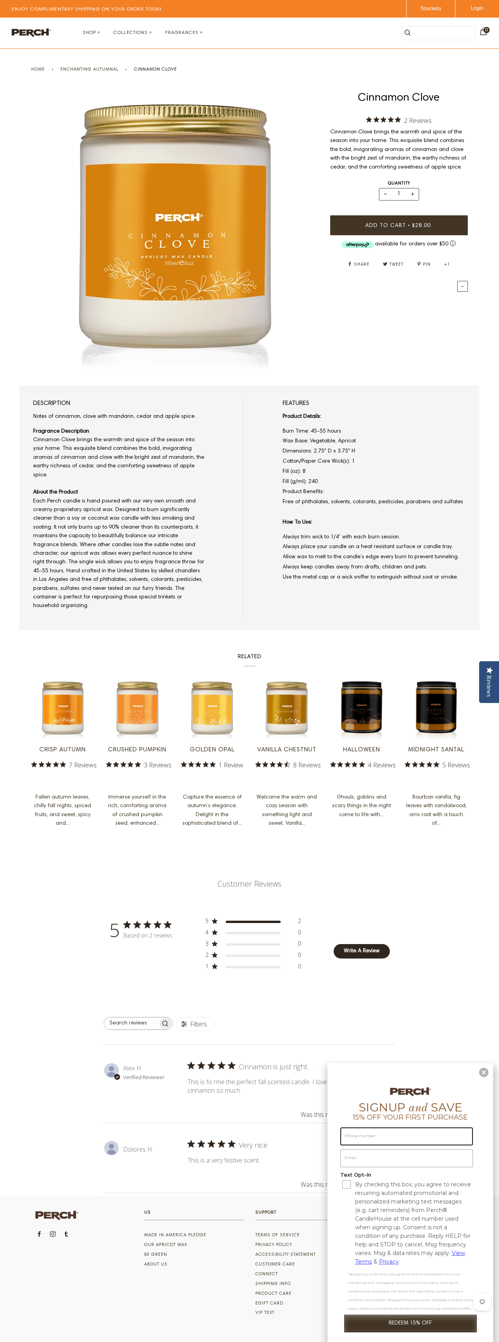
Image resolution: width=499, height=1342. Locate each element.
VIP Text (264, 1313)
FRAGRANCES (181, 32)
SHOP (89, 32)
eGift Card (269, 1303)
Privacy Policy (273, 1245)
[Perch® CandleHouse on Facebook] (39, 1235)
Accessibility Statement (285, 1255)
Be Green (155, 1255)
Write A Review (362, 951)
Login (477, 8)
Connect (266, 1274)
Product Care (273, 1294)
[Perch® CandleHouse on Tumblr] (67, 1235)
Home (38, 69)
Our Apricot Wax (165, 1245)
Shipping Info (273, 1284)
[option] (175, 231)
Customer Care (275, 1264)
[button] (483, 1072)
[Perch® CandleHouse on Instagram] (53, 1235)
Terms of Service (277, 1235)
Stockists (431, 9)
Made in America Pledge (175, 1235)
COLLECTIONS (130, 32)
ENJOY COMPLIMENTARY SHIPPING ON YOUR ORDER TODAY (87, 9)
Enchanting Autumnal (89, 69)
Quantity (399, 183)
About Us (156, 1264)
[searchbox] (131, 1023)
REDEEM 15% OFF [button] (410, 1323)
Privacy (389, 1261)
